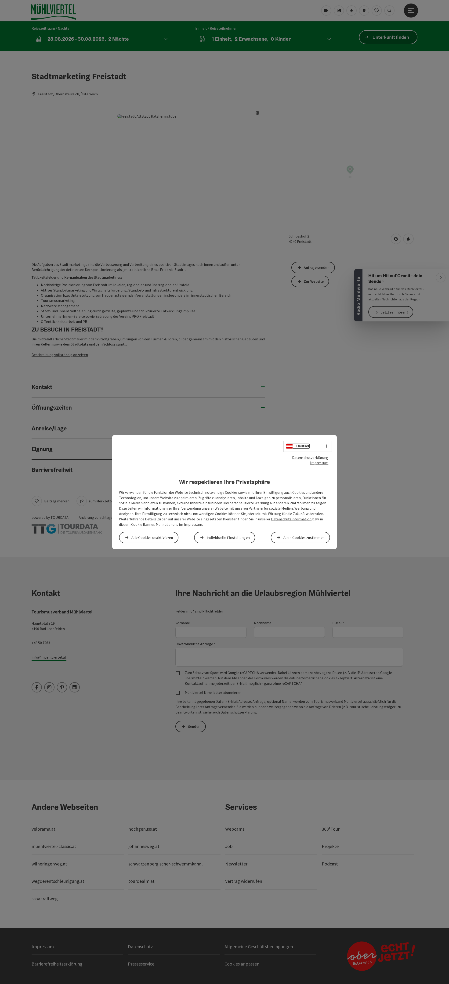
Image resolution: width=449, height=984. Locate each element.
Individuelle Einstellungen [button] (228, 537)
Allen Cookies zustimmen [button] (304, 537)
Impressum (319, 462)
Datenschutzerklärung (310, 457)
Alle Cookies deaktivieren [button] (152, 537)
